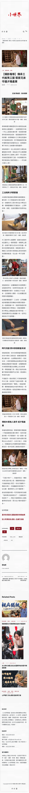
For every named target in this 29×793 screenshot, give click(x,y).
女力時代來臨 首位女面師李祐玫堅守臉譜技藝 (14, 667)
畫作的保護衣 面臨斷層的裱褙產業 (13, 514)
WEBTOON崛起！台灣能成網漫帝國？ (21, 578)
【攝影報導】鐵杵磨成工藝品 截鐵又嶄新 (8, 578)
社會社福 (13, 621)
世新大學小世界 (17, 784)
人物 (3, 70)
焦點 (11, 70)
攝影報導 (7, 70)
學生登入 (23, 784)
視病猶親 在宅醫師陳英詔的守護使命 (13, 624)
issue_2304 (12, 536)
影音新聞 (4, 621)
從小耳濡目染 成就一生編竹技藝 (13, 519)
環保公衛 (17, 691)
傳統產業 (21, 536)
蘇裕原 (3, 84)
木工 (12, 540)
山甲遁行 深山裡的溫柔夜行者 (11, 695)
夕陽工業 (5, 540)
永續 (9, 691)
